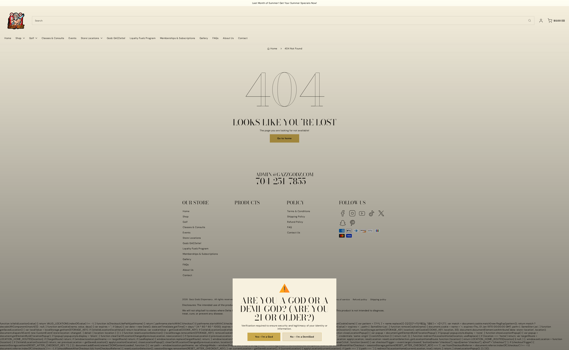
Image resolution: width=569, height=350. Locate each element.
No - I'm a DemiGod (302, 336)
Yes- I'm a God (264, 336)
